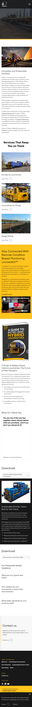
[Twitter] (2, 684)
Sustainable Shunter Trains (20, 665)
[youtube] (8, 684)
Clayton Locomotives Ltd (8, 659)
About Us (4, 662)
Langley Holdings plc (22, 119)
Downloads (5, 668)
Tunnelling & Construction (17, 662)
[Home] (4, 4)
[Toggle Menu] (29, 4)
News (12, 668)
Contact (4, 673)
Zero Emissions (6, 665)
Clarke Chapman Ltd (8, 113)
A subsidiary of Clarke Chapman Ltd (10, 689)
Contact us (5, 676)
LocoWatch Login (7, 294)
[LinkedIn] (5, 684)
